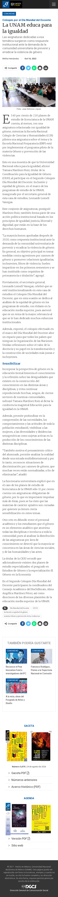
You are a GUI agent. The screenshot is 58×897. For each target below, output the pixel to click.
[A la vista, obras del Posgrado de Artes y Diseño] (16, 685)
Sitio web (16, 845)
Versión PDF (19, 838)
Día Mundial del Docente (19, 608)
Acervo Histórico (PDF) (25, 786)
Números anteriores (23, 780)
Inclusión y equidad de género (16, 612)
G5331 (35, 608)
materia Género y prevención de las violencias (22, 616)
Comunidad (9, 14)
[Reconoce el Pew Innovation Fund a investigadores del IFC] (16, 656)
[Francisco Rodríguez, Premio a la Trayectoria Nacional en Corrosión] (41, 656)
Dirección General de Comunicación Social (29, 890)
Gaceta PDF (18, 773)
